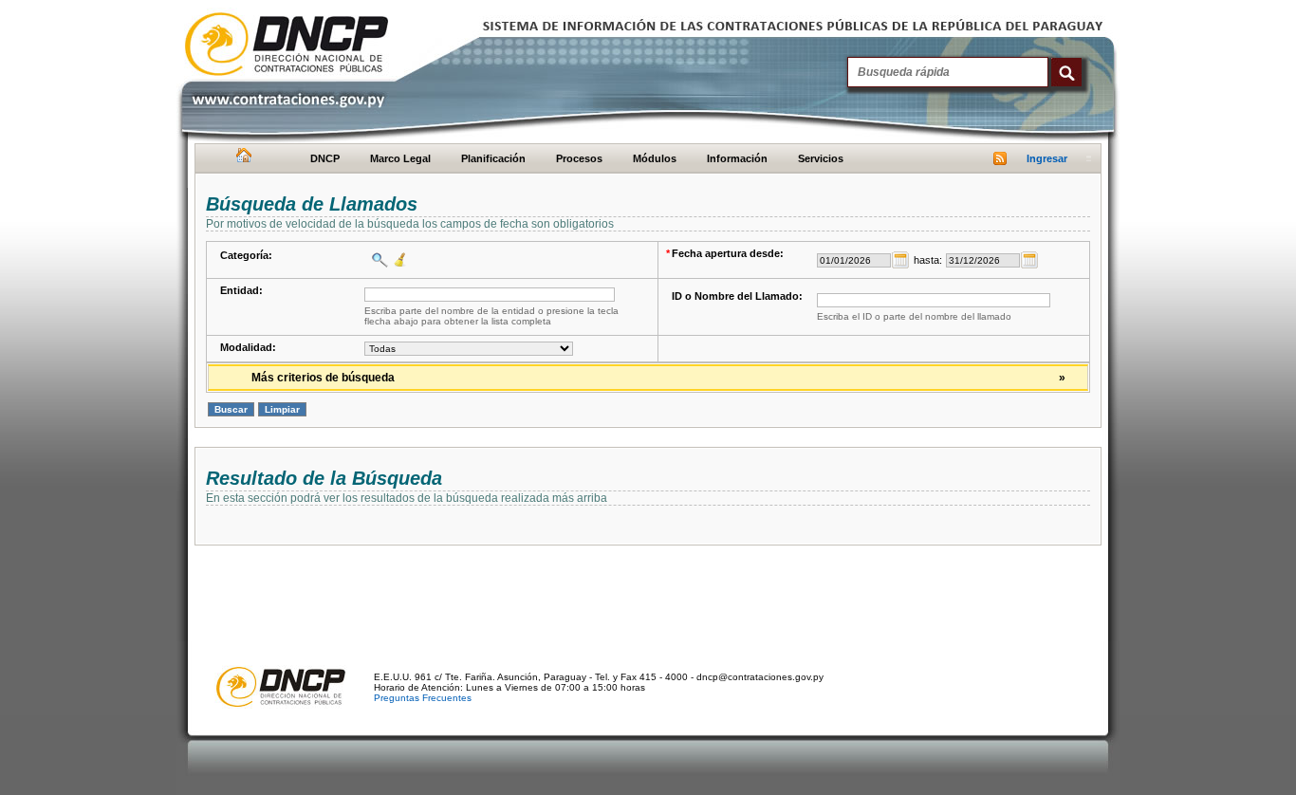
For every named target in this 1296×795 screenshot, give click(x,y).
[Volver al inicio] (241, 159)
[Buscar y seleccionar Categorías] (377, 260)
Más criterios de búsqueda (658, 377)
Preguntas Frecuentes (423, 698)
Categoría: (246, 255)
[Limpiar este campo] (398, 260)
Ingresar (1047, 158)
